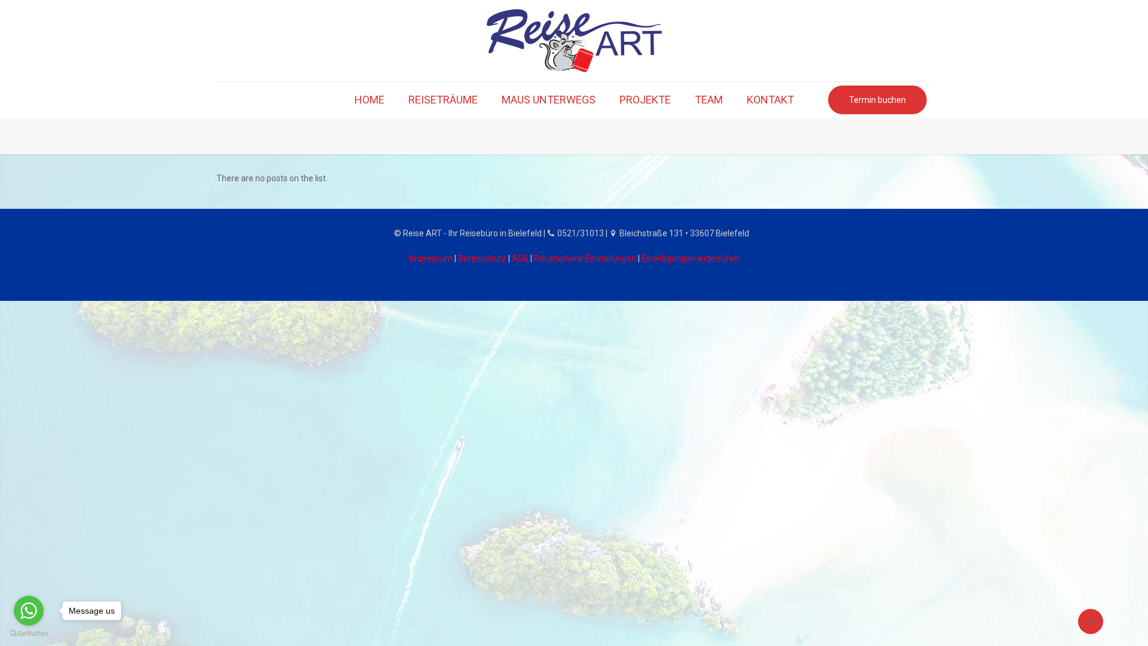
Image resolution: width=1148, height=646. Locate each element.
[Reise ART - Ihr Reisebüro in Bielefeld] (574, 40)
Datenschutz (482, 258)
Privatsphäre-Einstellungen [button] (585, 258)
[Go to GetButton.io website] (29, 634)
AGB (520, 258)
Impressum (431, 258)
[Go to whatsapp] (29, 611)
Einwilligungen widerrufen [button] (690, 258)
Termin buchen (877, 100)
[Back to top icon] (1090, 621)
